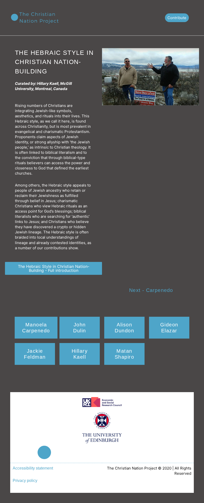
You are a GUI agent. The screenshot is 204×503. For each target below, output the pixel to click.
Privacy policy (25, 480)
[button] (156, 18)
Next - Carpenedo (151, 290)
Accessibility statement (33, 468)
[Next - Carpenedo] (183, 291)
